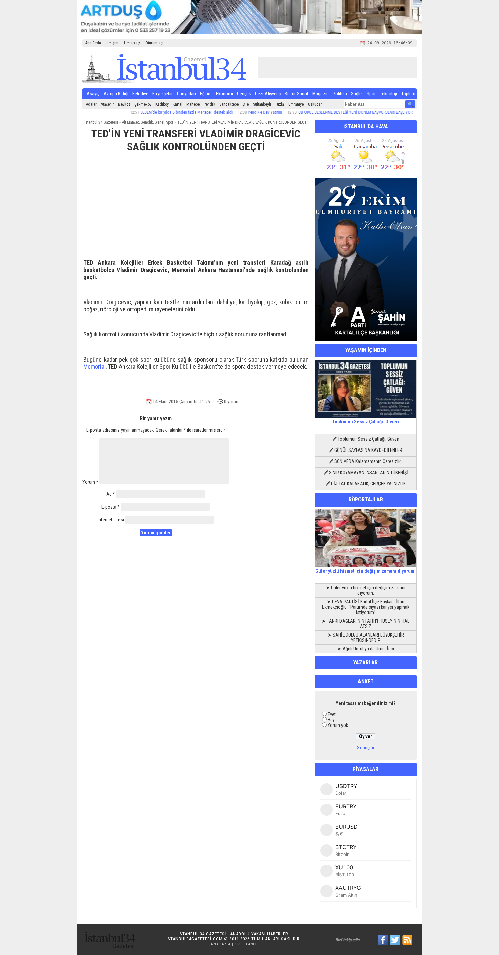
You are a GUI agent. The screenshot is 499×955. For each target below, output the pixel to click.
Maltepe (193, 104)
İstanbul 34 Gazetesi (101, 122)
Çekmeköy (142, 104)
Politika (340, 93)
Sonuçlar (365, 747)
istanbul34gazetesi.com (194, 938)
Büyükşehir (162, 93)
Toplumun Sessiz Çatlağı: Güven (365, 421)
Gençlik (244, 93)
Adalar (91, 104)
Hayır (332, 719)
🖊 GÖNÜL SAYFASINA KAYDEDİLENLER (365, 450)
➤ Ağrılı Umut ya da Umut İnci (365, 648)
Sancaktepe (229, 104)
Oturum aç (154, 43)
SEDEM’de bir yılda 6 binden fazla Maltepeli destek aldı (168, 112)
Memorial (94, 366)
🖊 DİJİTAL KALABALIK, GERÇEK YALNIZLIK (366, 483)
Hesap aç (132, 43)
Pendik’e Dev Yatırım (247, 112)
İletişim (112, 43)
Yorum (90, 482)
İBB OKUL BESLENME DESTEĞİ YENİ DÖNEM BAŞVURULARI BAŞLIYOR (336, 112)
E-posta (110, 507)
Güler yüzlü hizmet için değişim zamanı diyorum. (365, 571)
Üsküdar (315, 104)
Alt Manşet (130, 122)
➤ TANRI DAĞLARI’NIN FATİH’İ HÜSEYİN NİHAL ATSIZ (365, 623)
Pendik (209, 104)
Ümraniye (296, 104)
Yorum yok (338, 725)
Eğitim (206, 93)
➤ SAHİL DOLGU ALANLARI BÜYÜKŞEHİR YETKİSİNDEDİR (366, 637)
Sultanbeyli (262, 104)
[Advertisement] (196, 208)
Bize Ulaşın (245, 944)
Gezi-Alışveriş (268, 93)
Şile (246, 104)
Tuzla (279, 104)
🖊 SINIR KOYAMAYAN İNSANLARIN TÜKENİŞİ (366, 472)
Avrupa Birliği (116, 93)
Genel (159, 122)
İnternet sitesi (110, 519)
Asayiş (93, 93)
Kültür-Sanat (296, 93)
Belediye (140, 93)
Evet (332, 714)
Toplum (408, 93)
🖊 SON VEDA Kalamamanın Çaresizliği (366, 461)
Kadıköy (162, 104)
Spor (371, 93)
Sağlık (357, 93)
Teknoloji (388, 93)
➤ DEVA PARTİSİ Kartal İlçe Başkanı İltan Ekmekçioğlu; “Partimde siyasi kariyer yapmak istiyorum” (365, 607)
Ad (110, 494)
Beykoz (124, 104)
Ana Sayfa (93, 43)
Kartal (177, 104)
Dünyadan (186, 93)
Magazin (320, 93)
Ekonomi (224, 93)
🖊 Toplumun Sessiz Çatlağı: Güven (365, 439)
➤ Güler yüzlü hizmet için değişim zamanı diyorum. (365, 590)
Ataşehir (107, 104)
